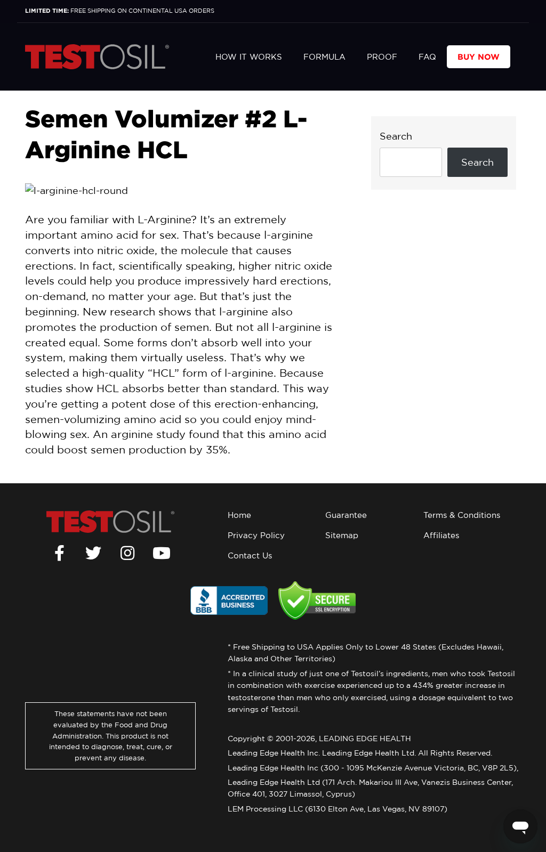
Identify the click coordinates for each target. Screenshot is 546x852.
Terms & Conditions (461, 515)
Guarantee (346, 515)
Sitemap (341, 535)
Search (396, 136)
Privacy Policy (256, 535)
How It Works (248, 56)
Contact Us (250, 555)
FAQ (427, 56)
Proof (382, 56)
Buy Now (478, 56)
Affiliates (441, 535)
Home (239, 515)
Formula (324, 56)
